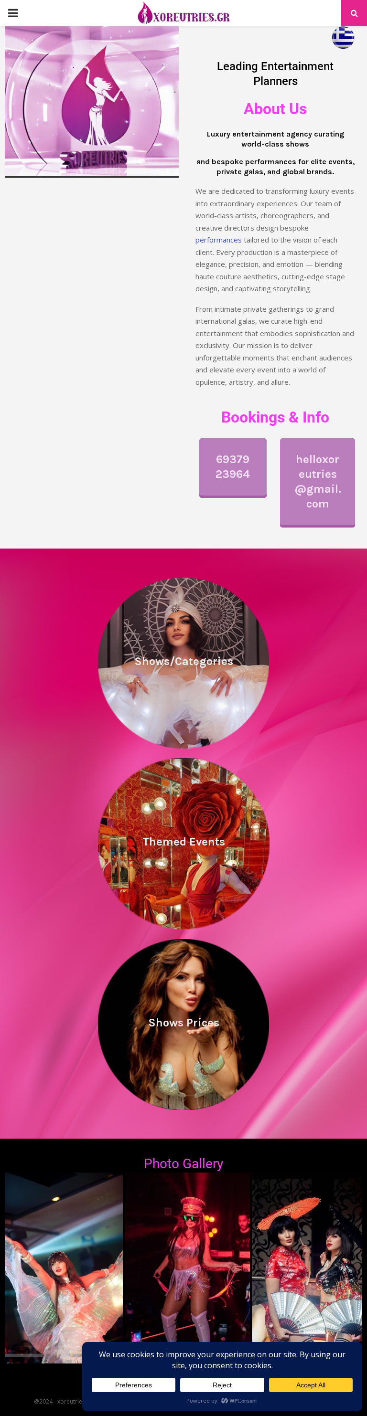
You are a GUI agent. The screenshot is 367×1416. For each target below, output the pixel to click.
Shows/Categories (183, 661)
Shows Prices (183, 1022)
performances (218, 239)
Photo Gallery (183, 1164)
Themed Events (183, 841)
